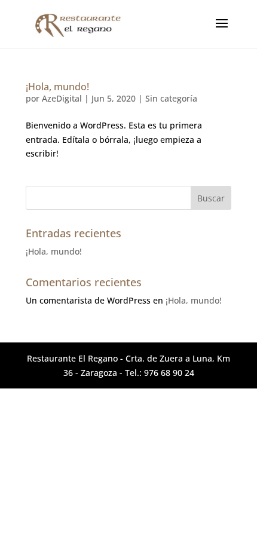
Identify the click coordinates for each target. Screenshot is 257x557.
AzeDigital (62, 98)
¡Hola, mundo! (57, 86)
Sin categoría (171, 98)
